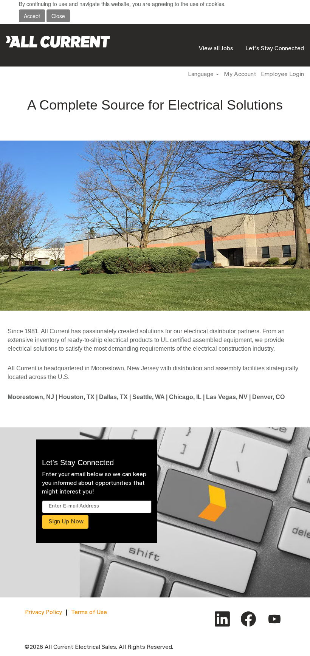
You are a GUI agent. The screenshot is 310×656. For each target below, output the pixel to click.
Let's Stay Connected (274, 49)
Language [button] (201, 74)
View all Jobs (216, 49)
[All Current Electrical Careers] (58, 42)
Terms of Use (89, 613)
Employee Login (282, 74)
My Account (240, 74)
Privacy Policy (43, 613)
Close (58, 16)
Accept (32, 16)
